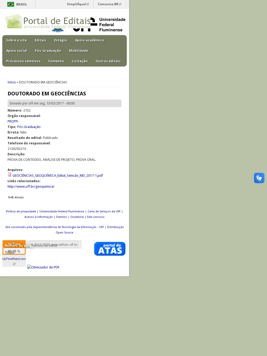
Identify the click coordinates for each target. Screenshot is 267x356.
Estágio (60, 40)
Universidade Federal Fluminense (61, 211)
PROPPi (13, 121)
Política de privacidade (21, 211)
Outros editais (108, 61)
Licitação (80, 61)
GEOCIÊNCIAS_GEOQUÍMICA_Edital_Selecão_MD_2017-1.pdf (58, 175)
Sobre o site (16, 40)
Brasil (21, 4)
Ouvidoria (77, 217)
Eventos (61, 217)
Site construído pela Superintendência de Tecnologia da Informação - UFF (54, 227)
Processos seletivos (23, 61)
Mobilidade (78, 51)
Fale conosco (96, 217)
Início (12, 82)
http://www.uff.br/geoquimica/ (31, 186)
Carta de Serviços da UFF (104, 211)
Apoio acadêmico (89, 40)
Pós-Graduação (48, 51)
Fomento (56, 61)
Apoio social (16, 51)
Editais (40, 40)
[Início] (47, 27)
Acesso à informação (39, 217)
